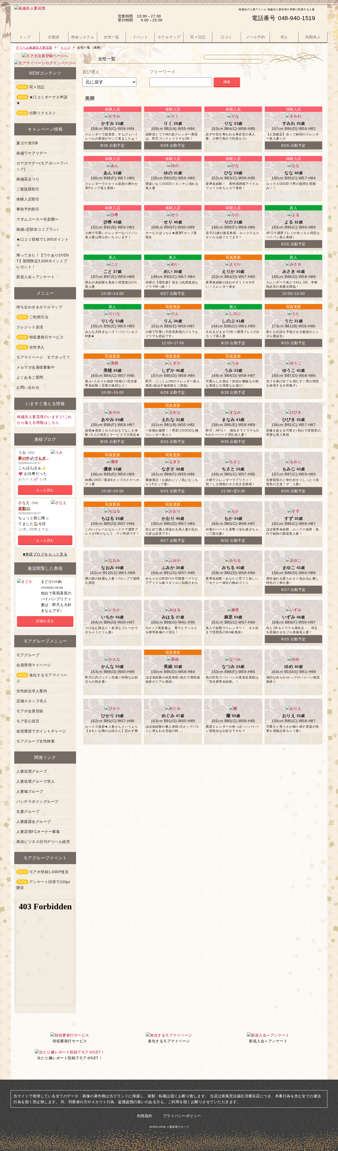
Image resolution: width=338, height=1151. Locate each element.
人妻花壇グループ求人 (35, 781)
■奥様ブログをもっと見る (45, 554)
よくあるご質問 (29, 377)
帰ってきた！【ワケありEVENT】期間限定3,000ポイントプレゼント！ (42, 261)
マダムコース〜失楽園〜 (37, 219)
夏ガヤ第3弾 (27, 143)
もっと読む (45, 490)
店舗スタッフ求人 (31, 701)
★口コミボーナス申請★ (42, 100)
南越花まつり (27, 179)
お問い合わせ (27, 387)
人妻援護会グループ (33, 821)
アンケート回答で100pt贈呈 (43, 885)
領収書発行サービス (41, 337)
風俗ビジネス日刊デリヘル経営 (43, 842)
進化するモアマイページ (42, 678)
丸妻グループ (27, 811)
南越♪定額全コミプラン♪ (37, 229)
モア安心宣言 (27, 721)
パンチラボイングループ (37, 801)
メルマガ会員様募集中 (35, 367)
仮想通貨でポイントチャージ (41, 731)
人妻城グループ (29, 791)
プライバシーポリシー (182, 1116)
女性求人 (31, 347)
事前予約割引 (27, 209)
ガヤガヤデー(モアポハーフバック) (42, 166)
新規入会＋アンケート (35, 277)
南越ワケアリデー (31, 153)
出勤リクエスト (37, 113)
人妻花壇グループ (31, 771)
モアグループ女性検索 (35, 741)
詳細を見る (45, 621)
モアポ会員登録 (29, 711)
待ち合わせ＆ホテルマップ (39, 307)
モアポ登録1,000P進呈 (43, 872)
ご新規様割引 (27, 189)
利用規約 (144, 1116)
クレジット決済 (29, 327)
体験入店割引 (27, 199)
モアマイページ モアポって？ (43, 357)
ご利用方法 (33, 317)
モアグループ (27, 655)
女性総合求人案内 (31, 691)
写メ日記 (31, 87)
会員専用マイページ (33, 665)
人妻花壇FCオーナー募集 (38, 831)
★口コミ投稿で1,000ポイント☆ (42, 242)
